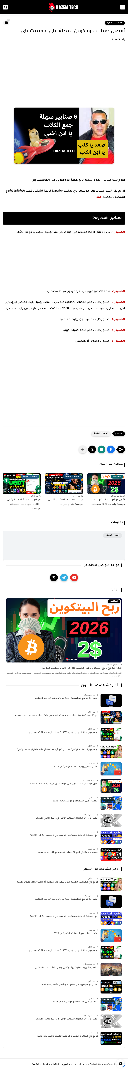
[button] (111, 449)
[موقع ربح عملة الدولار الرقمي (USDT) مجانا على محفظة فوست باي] (111, 734)
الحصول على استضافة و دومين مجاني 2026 (75, 801)
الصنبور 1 (118, 232)
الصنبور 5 (118, 330)
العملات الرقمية (115, 23)
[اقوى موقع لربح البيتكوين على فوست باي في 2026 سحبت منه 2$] (111, 786)
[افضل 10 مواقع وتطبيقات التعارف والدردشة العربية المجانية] (111, 700)
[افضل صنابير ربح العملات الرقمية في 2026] (111, 768)
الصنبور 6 (118, 341)
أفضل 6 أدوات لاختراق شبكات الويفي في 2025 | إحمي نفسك (67, 818)
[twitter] (54, 577)
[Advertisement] (64, 73)
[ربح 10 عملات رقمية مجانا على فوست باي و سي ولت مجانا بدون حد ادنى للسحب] (111, 717)
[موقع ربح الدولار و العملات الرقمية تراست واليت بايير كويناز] (111, 1038)
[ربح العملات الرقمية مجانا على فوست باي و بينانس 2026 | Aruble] (111, 837)
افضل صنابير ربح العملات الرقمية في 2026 (76, 767)
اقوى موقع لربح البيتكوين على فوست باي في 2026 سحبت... (108, 502)
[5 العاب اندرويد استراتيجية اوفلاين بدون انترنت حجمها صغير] (111, 969)
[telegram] (64, 577)
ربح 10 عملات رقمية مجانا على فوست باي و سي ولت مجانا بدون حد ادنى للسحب (56, 715)
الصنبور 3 (118, 302)
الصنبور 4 (118, 319)
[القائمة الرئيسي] (122, 7)
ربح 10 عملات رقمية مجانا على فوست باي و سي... (65, 502)
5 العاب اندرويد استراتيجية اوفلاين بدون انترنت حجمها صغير (67, 968)
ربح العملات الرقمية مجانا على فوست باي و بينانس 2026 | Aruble (64, 835)
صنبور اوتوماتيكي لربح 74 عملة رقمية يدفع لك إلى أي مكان (68, 852)
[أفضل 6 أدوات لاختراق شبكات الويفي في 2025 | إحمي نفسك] (111, 820)
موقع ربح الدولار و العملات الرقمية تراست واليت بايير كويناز (67, 1036)
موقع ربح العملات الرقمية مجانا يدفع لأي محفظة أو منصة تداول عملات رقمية (57, 750)
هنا (99, 197)
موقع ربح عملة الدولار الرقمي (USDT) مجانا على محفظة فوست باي (63, 732)
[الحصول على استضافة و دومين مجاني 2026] (111, 803)
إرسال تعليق (112, 535)
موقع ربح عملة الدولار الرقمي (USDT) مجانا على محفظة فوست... (24, 504)
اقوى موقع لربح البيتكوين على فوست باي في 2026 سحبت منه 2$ (82, 668)
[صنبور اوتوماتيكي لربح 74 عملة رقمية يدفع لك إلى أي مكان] (111, 854)
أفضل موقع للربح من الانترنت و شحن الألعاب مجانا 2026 (68, 985)
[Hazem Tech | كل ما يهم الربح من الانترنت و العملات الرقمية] (64, 7)
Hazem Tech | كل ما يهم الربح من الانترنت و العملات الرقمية (63, 1064)
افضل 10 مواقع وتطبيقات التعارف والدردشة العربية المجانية (66, 698)
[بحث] (5, 7)
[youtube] (74, 577)
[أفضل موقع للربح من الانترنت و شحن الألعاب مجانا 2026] (111, 986)
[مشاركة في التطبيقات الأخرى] (83, 449)
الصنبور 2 (118, 291)
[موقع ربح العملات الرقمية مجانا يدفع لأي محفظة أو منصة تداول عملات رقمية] (111, 751)
